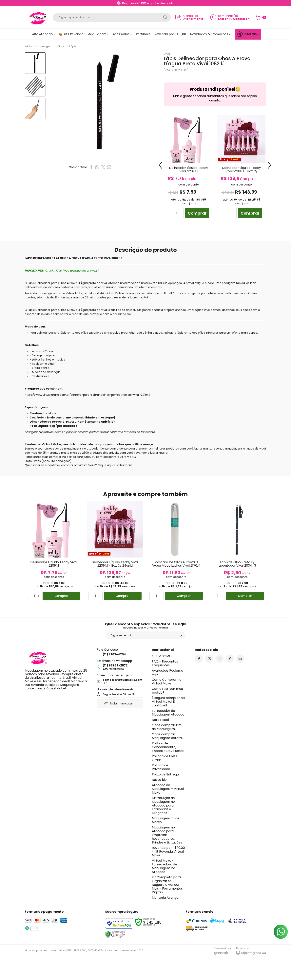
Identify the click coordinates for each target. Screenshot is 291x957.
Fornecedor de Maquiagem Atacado (168, 712)
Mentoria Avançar (166, 897)
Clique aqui (105, 465)
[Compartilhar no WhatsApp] (97, 167)
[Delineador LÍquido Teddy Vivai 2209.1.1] (188, 168)
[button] (35, 63)
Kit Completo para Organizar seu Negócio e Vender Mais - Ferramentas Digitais (167, 885)
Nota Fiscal (160, 720)
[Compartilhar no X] (103, 167)
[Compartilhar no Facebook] (91, 167)
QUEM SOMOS (162, 656)
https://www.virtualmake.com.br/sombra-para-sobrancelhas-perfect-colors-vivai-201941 (87, 395)
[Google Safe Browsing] (115, 934)
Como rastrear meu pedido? (167, 690)
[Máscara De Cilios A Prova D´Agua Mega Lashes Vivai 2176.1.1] (176, 551)
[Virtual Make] (36, 17)
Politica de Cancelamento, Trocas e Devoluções (168, 747)
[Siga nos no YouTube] (209, 658)
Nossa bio (159, 779)
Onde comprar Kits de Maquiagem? (167, 727)
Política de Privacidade (161, 767)
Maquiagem (44, 46)
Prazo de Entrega (165, 774)
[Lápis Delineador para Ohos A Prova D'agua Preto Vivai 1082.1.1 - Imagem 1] (35, 63)
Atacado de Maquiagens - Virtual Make (168, 789)
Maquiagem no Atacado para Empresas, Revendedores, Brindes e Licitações (167, 835)
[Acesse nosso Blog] (240, 658)
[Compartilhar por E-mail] (109, 167)
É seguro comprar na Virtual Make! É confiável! (168, 702)
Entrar (223, 18)
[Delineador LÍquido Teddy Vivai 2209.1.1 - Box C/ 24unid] (241, 168)
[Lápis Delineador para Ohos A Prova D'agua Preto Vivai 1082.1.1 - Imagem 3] (35, 108)
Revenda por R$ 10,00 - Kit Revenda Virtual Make (168, 851)
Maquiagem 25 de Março (165, 820)
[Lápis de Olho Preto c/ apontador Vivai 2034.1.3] (237, 551)
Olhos (61, 46)
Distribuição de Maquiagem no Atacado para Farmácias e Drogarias (163, 805)
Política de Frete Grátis (165, 758)
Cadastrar (241, 18)
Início (28, 46)
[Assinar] (181, 635)
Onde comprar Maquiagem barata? (168, 736)
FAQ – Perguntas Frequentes (165, 663)
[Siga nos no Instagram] (219, 658)
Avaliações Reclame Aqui (167, 672)
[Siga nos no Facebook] (199, 658)
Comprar (197, 213)
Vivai (167, 53)
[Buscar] (165, 17)
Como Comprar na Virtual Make (166, 681)
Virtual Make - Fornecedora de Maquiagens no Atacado (164, 866)
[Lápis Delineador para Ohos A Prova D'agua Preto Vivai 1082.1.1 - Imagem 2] (35, 86)
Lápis (72, 46)
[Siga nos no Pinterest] (230, 658)
